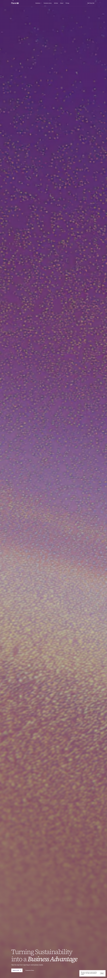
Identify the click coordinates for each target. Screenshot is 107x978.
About (61, 3)
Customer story (48, 3)
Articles (56, 3)
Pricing (67, 3)
